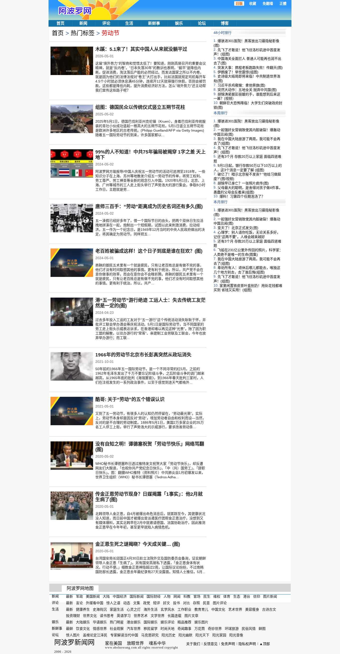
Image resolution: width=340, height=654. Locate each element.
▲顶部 (264, 644)
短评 (156, 603)
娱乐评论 (167, 622)
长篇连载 (174, 616)
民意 (206, 603)
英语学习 (124, 616)
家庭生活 (117, 609)
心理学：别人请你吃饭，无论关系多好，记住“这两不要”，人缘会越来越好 (247, 234)
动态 (126, 603)
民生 (206, 596)
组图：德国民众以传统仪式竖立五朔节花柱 (140, 107)
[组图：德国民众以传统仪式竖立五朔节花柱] (72, 119)
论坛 (202, 23)
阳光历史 (168, 635)
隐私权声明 (247, 644)
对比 (186, 603)
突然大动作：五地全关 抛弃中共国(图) (247, 90)
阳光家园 (219, 635)
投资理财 (73, 616)
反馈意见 (211, 644)
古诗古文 (269, 609)
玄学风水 (167, 609)
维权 (216, 596)
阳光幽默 (185, 635)
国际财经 (154, 596)
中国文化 (218, 609)
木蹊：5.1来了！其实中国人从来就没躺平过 (141, 49)
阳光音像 (236, 635)
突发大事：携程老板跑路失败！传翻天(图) (250, 68)
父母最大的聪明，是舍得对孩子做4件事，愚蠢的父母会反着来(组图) (248, 190)
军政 (79, 596)
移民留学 (151, 629)
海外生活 (151, 609)
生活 (129, 23)
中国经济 (120, 596)
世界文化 (90, 616)
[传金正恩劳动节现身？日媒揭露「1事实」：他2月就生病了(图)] (72, 506)
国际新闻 (137, 596)
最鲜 (69, 629)
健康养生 (83, 609)
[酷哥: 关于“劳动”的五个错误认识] (72, 411)
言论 (79, 603)
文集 (136, 603)
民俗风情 (249, 629)
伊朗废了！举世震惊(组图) (238, 72)
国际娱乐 (151, 622)
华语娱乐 (100, 622)
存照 (196, 603)
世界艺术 (141, 616)
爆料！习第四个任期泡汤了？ (242, 196)
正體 (283, 3)
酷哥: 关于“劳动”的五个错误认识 (130, 399)
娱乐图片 (201, 622)
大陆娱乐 (83, 622)
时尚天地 (167, 629)
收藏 (252, 3)
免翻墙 (268, 3)
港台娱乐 (134, 622)
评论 (106, 23)
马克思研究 (150, 635)
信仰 (256, 596)
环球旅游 (232, 629)
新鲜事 (154, 23)
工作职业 (184, 609)
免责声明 (228, 644)
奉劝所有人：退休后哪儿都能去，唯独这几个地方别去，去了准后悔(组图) (247, 270)
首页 (60, 23)
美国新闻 (93, 596)
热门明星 (117, 622)
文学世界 (158, 616)
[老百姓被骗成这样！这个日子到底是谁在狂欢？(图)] (72, 263)
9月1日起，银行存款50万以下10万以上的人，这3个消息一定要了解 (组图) (248, 168)
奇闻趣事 (184, 629)
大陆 (106, 596)
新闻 (83, 23)
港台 (246, 596)
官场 (196, 596)
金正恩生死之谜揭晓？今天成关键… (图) (137, 544)
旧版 (239, 3)
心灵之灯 (134, 609)
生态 (236, 596)
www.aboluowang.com (121, 647)
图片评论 (220, 603)
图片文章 (191, 616)
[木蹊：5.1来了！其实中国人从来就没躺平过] (72, 61)
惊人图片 (73, 635)
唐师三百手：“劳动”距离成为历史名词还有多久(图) (149, 206)
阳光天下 (202, 635)
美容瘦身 (252, 609)
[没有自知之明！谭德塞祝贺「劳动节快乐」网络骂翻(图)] (72, 456)
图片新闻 (270, 596)
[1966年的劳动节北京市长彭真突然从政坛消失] (72, 367)
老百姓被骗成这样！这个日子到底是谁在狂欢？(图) (148, 251)
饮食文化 (83, 629)
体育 (226, 596)
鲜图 (262, 629)
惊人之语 (113, 603)
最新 (69, 596)
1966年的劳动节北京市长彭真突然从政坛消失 (143, 354)
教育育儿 (201, 609)
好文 (166, 603)
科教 (186, 596)
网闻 (176, 596)
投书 (176, 603)
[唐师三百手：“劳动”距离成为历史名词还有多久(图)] (72, 218)
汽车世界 (134, 629)
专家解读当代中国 (124, 635)
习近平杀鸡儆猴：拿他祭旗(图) (241, 85)
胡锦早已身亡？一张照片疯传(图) (243, 183)
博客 (225, 23)
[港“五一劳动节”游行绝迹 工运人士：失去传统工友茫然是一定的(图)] (72, 312)
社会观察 (117, 629)
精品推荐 (184, 622)
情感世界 (100, 629)
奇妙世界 (215, 629)
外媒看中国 (94, 603)
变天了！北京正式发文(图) (238, 228)
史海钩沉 (100, 609)
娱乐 (179, 23)
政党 (146, 603)
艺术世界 (235, 609)
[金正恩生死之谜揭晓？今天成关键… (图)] (72, 556)
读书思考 (107, 616)
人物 (167, 596)
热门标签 (83, 33)
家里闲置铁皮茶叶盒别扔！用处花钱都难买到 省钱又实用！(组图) (248, 287)
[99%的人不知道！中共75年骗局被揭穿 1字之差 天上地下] (72, 164)
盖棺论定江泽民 (95, 635)
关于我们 (193, 644)
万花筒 (199, 629)
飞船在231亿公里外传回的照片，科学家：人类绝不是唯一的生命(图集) (248, 252)
